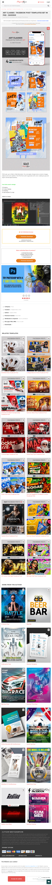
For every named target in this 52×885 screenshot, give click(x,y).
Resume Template (32, 664)
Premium (41, 2)
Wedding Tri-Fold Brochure (8, 784)
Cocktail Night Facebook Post (9, 454)
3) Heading (5, 190)
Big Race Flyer (5, 704)
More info (18, 315)
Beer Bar (29, 624)
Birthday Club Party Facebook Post (36, 576)
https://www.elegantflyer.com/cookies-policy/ (22, 870)
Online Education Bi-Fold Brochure (10, 744)
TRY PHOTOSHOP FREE (42, 20)
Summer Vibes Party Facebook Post (37, 412)
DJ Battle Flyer (5, 624)
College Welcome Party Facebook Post (37, 372)
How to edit (20, 321)
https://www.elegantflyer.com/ (31, 866)
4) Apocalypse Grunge (8, 192)
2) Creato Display (6, 189)
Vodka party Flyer (6, 664)
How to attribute (23, 318)
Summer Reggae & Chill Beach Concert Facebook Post (37, 495)
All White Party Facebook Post (9, 372)
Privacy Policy (13, 872)
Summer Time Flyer (32, 704)
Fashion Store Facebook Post (9, 536)
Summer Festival (31, 824)
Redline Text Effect (6, 824)
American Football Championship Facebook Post (10, 413)
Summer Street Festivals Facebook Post (38, 536)
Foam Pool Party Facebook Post (10, 494)
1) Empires (5, 187)
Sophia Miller (13, 312)
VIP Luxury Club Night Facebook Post (11, 576)
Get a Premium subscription (30, 24)
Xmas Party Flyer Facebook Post (36, 454)
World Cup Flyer (31, 744)
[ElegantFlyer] (22, 2)
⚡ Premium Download (26, 236)
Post (12, 306)
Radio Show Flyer (31, 784)
